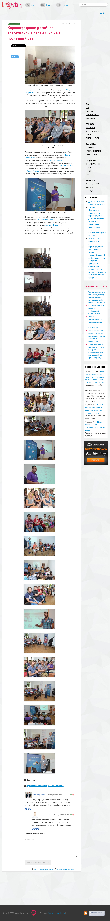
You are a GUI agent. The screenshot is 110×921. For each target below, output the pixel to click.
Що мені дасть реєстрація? (66, 869)
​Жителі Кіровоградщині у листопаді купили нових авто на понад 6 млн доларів (96, 322)
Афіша (34, 4)
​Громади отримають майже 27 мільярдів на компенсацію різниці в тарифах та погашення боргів (97, 335)
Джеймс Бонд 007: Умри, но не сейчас (96, 203)
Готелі (88, 171)
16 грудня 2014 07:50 (61, 815)
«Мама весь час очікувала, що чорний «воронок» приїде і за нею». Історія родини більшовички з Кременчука (95, 377)
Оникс (57, 97)
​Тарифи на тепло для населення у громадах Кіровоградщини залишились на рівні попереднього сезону (96, 297)
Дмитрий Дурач (51, 225)
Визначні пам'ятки (93, 164)
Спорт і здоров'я (92, 184)
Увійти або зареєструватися (43, 869)
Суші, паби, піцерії (92, 115)
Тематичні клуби (92, 138)
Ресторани (90, 111)
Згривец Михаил (57, 160)
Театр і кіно (90, 148)
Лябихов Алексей (32, 170)
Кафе (87, 108)
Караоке (89, 135)
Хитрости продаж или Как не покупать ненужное (97, 232)
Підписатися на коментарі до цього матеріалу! (45, 785)
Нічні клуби (90, 128)
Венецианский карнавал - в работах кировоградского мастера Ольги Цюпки (95, 245)
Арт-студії (89, 191)
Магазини (89, 187)
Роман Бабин (65, 165)
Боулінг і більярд (92, 131)
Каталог (65, 4)
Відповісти (28, 808)
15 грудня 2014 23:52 (54, 795)
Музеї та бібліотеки (93, 151)
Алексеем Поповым (46, 219)
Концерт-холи (91, 155)
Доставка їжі (91, 118)
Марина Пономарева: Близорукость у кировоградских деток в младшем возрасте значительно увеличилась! (96, 217)
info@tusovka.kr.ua (56, 913)
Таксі (88, 174)
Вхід (104, 13)
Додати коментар (38, 862)
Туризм (88, 167)
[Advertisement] (97, 60)
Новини (49, 4)
